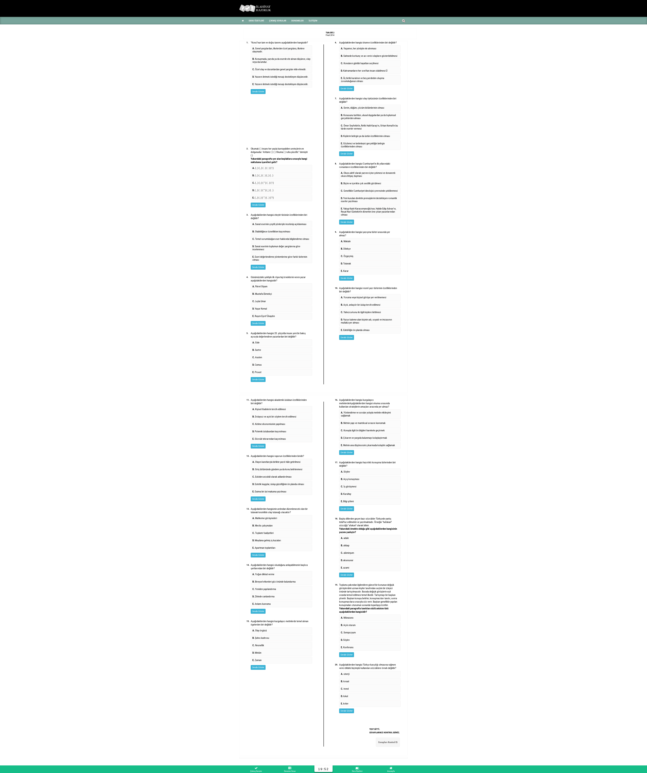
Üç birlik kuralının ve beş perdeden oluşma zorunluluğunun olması (362, 80)
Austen (257, 357)
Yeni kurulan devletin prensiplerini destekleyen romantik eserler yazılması (369, 200)
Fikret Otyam (259, 286)
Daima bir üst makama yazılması (269, 491)
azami (345, 567)
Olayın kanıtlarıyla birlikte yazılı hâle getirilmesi (276, 461)
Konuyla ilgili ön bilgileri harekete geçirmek (363, 430)
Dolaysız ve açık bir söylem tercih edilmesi (274, 416)
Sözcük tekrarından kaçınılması (269, 438)
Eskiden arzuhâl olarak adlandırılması (272, 476)
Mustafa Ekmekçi (262, 293)
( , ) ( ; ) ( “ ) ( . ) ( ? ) (263, 197)
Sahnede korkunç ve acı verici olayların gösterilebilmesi (369, 55)
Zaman (256, 660)
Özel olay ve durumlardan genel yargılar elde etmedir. (279, 69)
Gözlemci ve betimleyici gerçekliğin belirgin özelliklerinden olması (363, 145)
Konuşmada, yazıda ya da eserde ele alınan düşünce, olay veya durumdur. (281, 60)
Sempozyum (348, 632)
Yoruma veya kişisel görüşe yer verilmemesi (363, 297)
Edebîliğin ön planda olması (355, 330)
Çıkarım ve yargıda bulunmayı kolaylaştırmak (364, 437)
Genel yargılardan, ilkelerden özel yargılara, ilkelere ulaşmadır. (278, 50)
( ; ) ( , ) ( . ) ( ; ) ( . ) (262, 175)
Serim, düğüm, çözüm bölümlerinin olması (362, 107)
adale (345, 538)
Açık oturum (348, 625)
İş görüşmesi (348, 486)
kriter (344, 703)
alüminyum (347, 552)
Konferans (347, 647)
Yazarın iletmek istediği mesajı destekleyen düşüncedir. (280, 76)
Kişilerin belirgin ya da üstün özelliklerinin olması (365, 136)
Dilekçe (346, 248)
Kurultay (346, 493)
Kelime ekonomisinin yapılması (268, 424)
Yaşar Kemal (259, 308)
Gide (255, 342)
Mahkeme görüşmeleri (264, 518)
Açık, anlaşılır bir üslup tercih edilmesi (360, 304)
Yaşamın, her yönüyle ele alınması (358, 48)
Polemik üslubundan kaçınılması (269, 431)
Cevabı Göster (258, 91)
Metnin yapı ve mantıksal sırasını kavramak (363, 423)
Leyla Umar (259, 301)
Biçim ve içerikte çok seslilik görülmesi (361, 183)
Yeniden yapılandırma (264, 589)
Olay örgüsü (259, 630)
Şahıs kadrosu (260, 637)
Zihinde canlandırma (263, 596)
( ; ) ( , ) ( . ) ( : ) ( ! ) (263, 168)
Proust (256, 372)
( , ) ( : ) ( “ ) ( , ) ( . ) (262, 190)
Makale (346, 241)
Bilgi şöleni (347, 501)
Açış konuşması (350, 479)
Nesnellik (258, 645)
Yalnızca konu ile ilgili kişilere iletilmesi (361, 312)
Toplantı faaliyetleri (263, 533)
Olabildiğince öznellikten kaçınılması (271, 231)
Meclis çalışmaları (262, 525)
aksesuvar (347, 560)
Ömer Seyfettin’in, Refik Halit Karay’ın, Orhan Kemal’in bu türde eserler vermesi (369, 127)
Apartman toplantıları (263, 547)
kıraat (345, 681)
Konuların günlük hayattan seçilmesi (359, 63)
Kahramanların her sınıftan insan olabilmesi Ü (364, 70)
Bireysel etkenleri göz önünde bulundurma (274, 581)
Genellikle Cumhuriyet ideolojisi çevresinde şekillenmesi (369, 190)
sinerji (345, 673)
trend (345, 688)
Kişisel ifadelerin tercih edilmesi (269, 409)
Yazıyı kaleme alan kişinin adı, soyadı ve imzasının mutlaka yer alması (366, 321)
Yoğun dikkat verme (263, 574)
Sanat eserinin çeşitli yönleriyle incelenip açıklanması (279, 224)
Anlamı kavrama (261, 603)
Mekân (256, 652)
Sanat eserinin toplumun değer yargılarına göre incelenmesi (276, 248)
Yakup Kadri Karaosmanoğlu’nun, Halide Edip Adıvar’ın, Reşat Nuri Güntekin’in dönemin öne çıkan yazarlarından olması (368, 211)
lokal (344, 696)
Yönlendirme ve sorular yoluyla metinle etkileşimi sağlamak (366, 414)
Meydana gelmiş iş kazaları (266, 540)
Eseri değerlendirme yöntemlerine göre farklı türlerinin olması (279, 258)
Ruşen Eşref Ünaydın (263, 316)
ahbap (345, 545)
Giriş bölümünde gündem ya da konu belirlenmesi (277, 469)
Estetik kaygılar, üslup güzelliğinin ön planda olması (278, 484)
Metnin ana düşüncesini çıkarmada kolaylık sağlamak (368, 445)
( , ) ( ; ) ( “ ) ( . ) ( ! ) (263, 182)
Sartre (256, 349)
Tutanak (346, 263)
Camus (257, 364)
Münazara (347, 617)
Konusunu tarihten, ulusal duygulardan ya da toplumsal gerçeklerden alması (368, 117)
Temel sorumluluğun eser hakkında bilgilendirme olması (280, 238)
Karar (345, 270)
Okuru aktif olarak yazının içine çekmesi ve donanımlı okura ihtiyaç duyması (368, 174)
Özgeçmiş (347, 256)
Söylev (345, 471)
